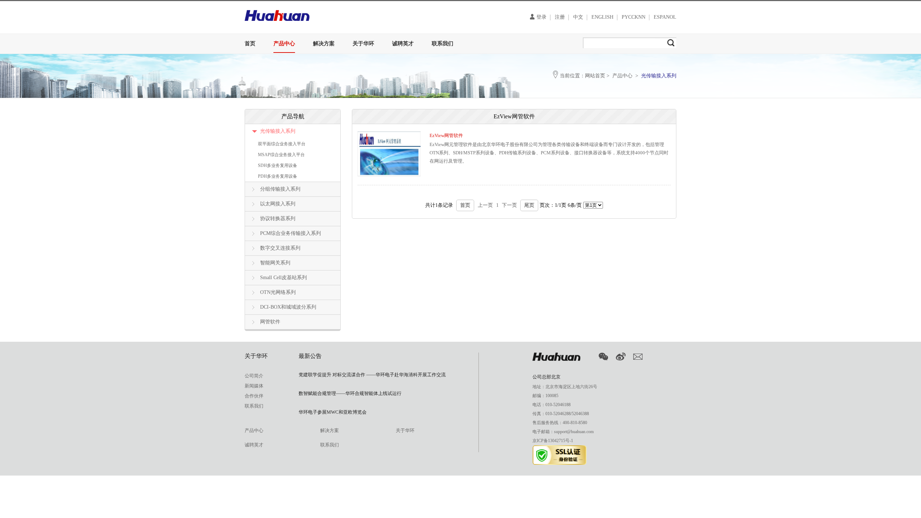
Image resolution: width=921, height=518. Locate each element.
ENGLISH (602, 17)
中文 (578, 17)
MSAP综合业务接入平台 (281, 154)
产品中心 (284, 43)
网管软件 (270, 321)
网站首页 (595, 75)
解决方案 (324, 43)
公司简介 (254, 375)
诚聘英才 (403, 43)
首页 (250, 43)
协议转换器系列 (277, 218)
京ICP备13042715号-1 (552, 440)
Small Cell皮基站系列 (283, 277)
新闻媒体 (254, 385)
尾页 (529, 205)
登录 (541, 17)
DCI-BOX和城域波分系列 (288, 307)
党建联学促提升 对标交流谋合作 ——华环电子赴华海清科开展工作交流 (372, 374)
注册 (560, 17)
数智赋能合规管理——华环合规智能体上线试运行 (350, 393)
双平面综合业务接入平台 (281, 143)
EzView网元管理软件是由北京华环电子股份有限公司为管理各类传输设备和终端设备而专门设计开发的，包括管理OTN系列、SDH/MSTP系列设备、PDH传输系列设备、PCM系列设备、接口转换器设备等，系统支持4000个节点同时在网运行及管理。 (549, 153)
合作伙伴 (254, 396)
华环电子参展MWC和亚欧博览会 (333, 412)
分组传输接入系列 (280, 189)
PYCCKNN (633, 17)
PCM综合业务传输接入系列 (290, 233)
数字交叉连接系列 (280, 248)
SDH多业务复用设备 (277, 165)
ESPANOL (665, 17)
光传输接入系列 (277, 131)
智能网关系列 (275, 262)
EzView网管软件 (446, 135)
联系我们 (442, 43)
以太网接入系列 (277, 203)
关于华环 (363, 43)
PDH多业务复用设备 (277, 176)
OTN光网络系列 (278, 292)
